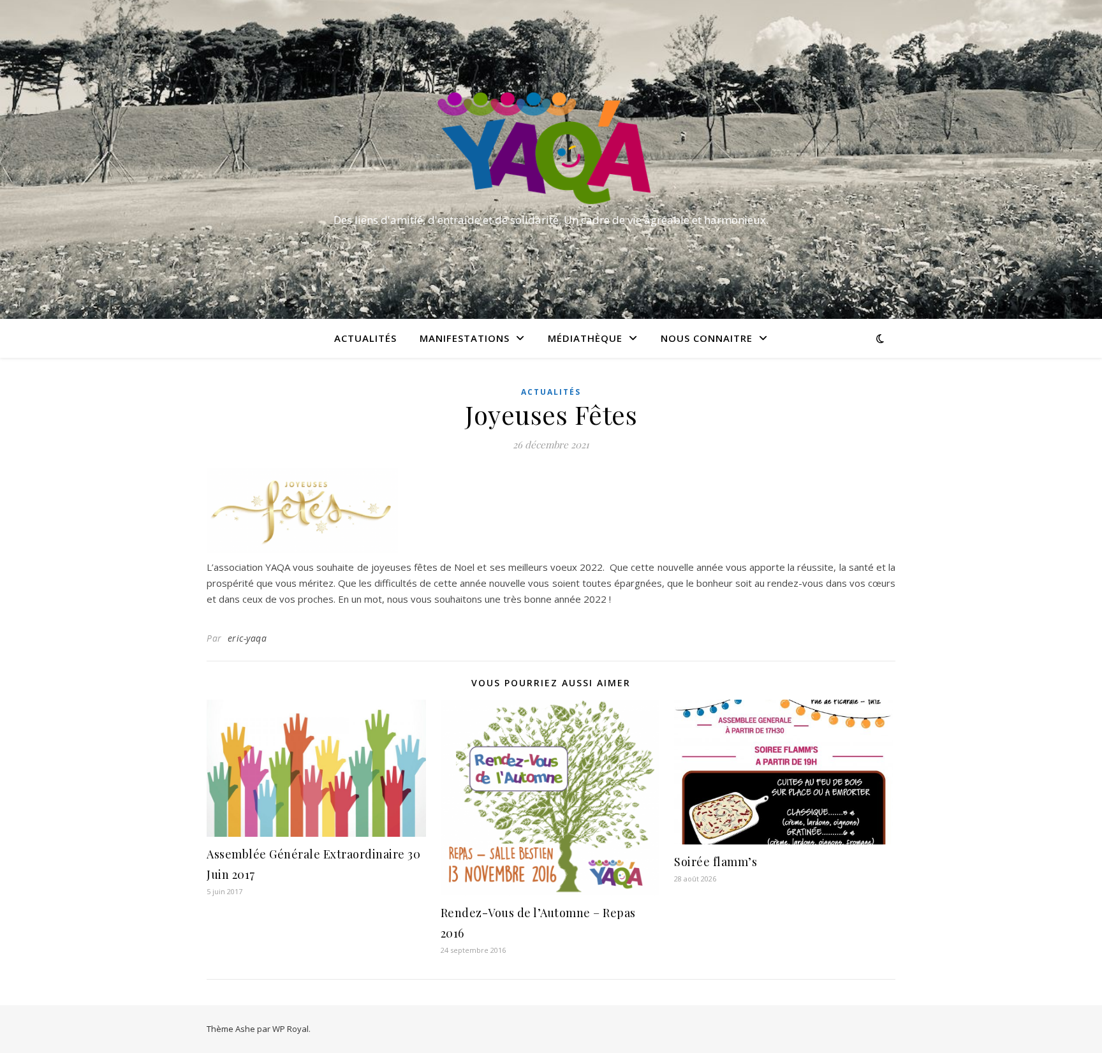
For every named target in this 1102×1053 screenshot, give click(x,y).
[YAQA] (551, 148)
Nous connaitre (707, 338)
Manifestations (465, 338)
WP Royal (290, 1029)
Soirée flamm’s (715, 861)
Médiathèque (585, 338)
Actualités (365, 338)
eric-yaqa (247, 638)
